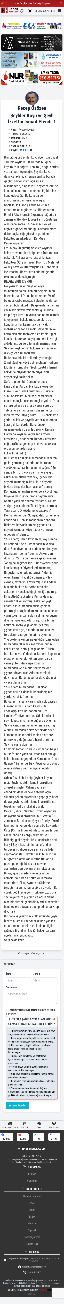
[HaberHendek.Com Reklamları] (31, 25)
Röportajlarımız (32, 1237)
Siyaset (32, 1230)
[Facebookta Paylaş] (24, 150)
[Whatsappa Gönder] (28, 150)
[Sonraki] (61, 3)
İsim (8, 974)
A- (27, 146)
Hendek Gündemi (32, 1196)
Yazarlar (32, 1180)
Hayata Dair (32, 1244)
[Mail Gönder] (31, 150)
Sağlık (32, 1216)
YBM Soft (32, 1294)
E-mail (36, 974)
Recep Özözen (32, 108)
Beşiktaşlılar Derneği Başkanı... (35, 3)
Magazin (32, 1223)
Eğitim (32, 1209)
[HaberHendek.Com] (9, 11)
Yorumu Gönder (18, 1105)
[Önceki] (6, 3)
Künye (32, 1174)
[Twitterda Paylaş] (21, 150)
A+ (30, 146)
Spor (32, 1203)
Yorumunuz (12, 987)
